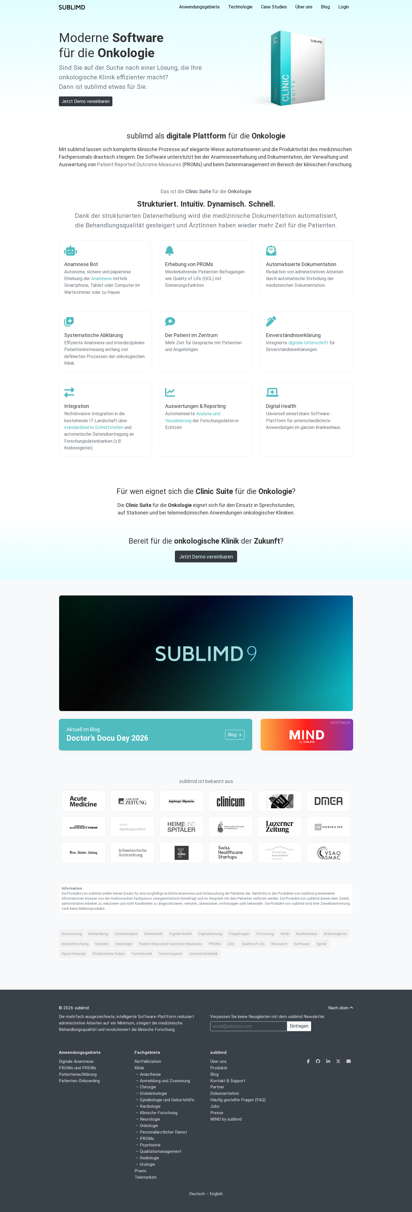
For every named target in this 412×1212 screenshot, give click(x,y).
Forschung (265, 933)
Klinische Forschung (158, 1112)
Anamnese (101, 278)
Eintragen (299, 1026)
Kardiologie (150, 1106)
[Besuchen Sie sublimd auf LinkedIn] (329, 1061)
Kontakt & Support (227, 1080)
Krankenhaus (306, 933)
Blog (325, 7)
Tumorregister (170, 953)
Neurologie (150, 1119)
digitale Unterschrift (308, 342)
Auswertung (72, 933)
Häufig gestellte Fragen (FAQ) (238, 1099)
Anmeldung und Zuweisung (165, 1080)
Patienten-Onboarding (79, 1080)
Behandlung (98, 933)
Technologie (240, 7)
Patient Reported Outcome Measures (139, 164)
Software (302, 943)
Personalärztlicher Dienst (163, 1132)
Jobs (214, 1106)
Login (343, 7)
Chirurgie (148, 1086)
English (216, 1193)
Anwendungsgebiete (199, 7)
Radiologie (149, 1157)
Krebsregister (335, 933)
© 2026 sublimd (74, 1007)
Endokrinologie (153, 1093)
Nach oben (338, 1007)
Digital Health (180, 933)
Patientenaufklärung (78, 1074)
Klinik (285, 933)
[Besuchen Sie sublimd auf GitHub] (318, 1061)
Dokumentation (224, 1093)
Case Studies (274, 7)
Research (279, 943)
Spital (321, 943)
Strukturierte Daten (108, 953)
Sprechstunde (74, 953)
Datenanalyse (126, 933)
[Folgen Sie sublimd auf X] (339, 1061)
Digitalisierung (210, 933)
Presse (216, 1112)
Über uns (304, 7)
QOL (231, 943)
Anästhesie (150, 1074)
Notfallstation (148, 1061)
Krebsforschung (75, 943)
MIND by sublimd (226, 1119)
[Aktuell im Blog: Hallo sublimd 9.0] (206, 653)
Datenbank (153, 933)
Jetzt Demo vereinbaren (86, 101)
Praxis (140, 1170)
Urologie (147, 1164)
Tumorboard (141, 953)
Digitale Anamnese (76, 1061)
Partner (217, 1086)
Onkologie (123, 943)
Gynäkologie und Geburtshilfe (167, 1099)
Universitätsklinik (203, 953)
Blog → (235, 734)
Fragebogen (239, 933)
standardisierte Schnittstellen (93, 427)
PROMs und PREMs (77, 1067)
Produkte (218, 1067)
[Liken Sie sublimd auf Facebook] (308, 1061)
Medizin (101, 943)
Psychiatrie (150, 1145)
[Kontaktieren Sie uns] (348, 1061)
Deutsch (197, 1193)
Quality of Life (253, 943)
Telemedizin (146, 1177)
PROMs (215, 943)
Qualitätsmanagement (160, 1151)
